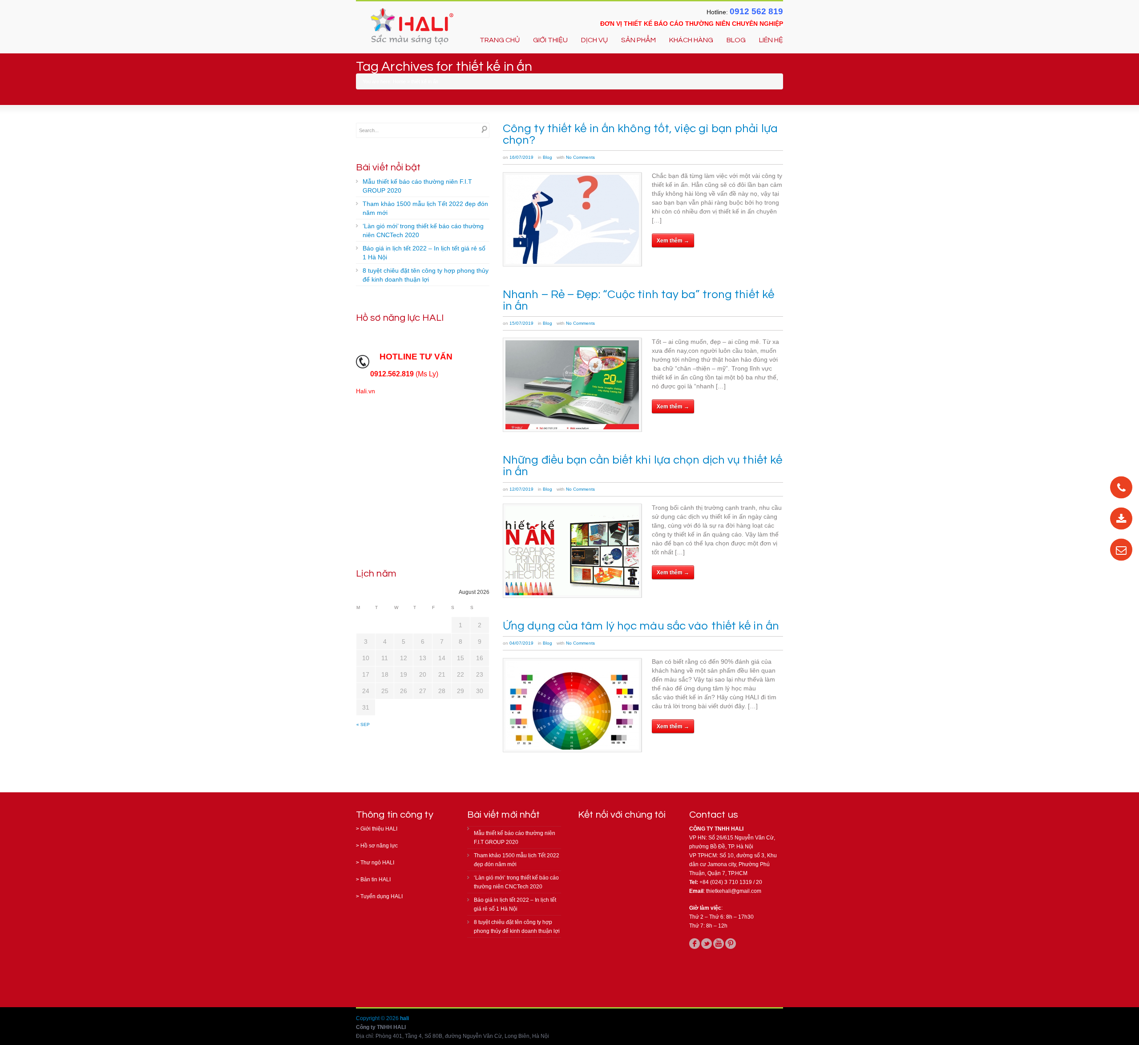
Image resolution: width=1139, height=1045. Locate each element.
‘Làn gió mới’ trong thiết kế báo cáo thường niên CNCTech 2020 (423, 230)
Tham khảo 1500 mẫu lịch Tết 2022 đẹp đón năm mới (425, 208)
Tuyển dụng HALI (381, 896)
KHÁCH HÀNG (691, 40)
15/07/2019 (521, 323)
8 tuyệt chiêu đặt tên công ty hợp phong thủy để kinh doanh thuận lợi (426, 275)
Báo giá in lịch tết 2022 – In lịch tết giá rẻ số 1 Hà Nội (424, 253)
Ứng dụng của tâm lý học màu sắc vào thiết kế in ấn (641, 626)
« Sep (363, 724)
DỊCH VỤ (594, 40)
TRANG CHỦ (500, 40)
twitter (706, 943)
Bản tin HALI (375, 879)
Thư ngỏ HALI (377, 862)
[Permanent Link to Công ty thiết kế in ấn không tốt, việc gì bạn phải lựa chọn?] (572, 219)
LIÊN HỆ (771, 40)
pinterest (730, 943)
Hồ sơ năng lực (379, 846)
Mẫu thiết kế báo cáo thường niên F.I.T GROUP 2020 (417, 186)
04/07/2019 (521, 643)
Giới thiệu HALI (378, 829)
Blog (547, 157)
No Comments (580, 157)
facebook (694, 943)
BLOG (736, 40)
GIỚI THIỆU (550, 40)
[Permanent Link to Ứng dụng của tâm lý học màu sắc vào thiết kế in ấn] (572, 705)
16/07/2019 (521, 157)
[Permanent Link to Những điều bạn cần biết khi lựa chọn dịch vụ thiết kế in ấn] (572, 551)
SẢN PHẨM (638, 40)
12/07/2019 (521, 489)
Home (399, 81)
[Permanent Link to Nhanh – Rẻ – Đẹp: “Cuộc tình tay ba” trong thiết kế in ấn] (572, 385)
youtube (718, 943)
